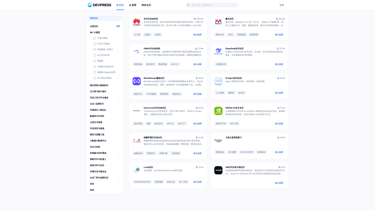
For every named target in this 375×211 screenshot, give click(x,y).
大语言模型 (102, 38)
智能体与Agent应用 (106, 72)
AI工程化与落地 (104, 78)
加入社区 (198, 34)
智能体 (100, 61)
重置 (118, 26)
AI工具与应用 (103, 55)
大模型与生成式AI (105, 66)
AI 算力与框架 (103, 44)
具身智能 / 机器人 (105, 49)
